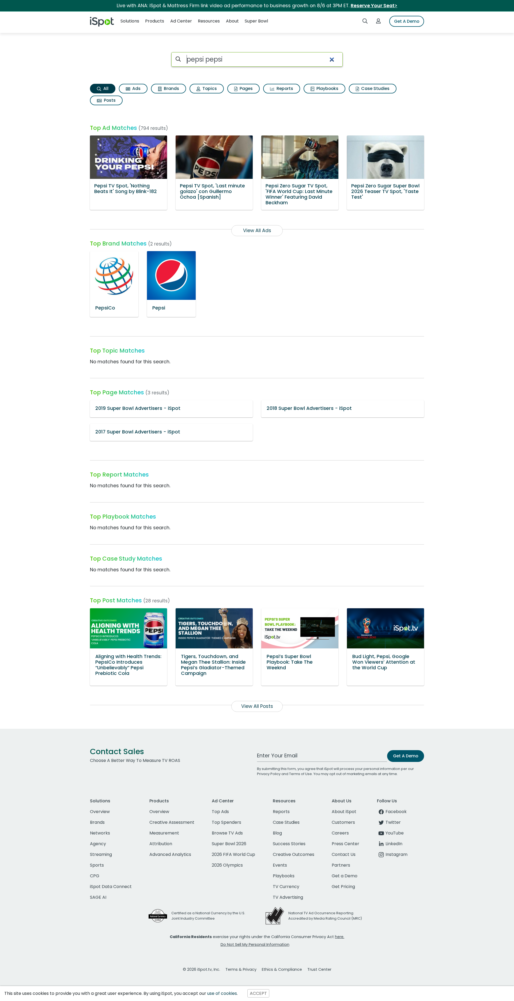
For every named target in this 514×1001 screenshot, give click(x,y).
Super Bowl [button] (256, 21)
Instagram (396, 854)
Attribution (160, 844)
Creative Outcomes (293, 854)
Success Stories (289, 844)
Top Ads (220, 812)
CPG (94, 876)
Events (280, 865)
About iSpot (344, 812)
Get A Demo (406, 21)
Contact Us (344, 854)
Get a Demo (344, 876)
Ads (136, 88)
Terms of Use (300, 774)
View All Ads (257, 230)
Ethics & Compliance (282, 969)
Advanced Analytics (170, 854)
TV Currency (286, 886)
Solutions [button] (129, 21)
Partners (341, 865)
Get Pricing (343, 886)
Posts (109, 100)
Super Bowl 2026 (229, 844)
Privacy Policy (269, 774)
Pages (246, 88)
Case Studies (375, 88)
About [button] (232, 21)
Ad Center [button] (181, 21)
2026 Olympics (227, 865)
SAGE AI (98, 897)
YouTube (395, 833)
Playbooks (326, 88)
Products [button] (154, 21)
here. (339, 936)
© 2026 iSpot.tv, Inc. (201, 969)
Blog (277, 833)
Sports (97, 865)
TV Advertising (288, 897)
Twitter (393, 822)
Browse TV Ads (227, 833)
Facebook (396, 812)
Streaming (101, 854)
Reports (284, 88)
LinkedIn (394, 844)
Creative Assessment (171, 822)
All (105, 88)
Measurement (164, 833)
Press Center (345, 844)
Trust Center (319, 969)
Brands (171, 88)
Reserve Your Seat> (374, 5)
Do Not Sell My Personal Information (255, 944)
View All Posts (257, 706)
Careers (340, 833)
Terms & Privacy (240, 969)
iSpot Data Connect (111, 886)
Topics (209, 88)
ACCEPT (258, 993)
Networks (100, 833)
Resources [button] (209, 21)
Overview (100, 812)
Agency (98, 844)
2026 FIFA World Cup (233, 854)
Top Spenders (226, 822)
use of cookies (222, 993)
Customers (343, 822)
